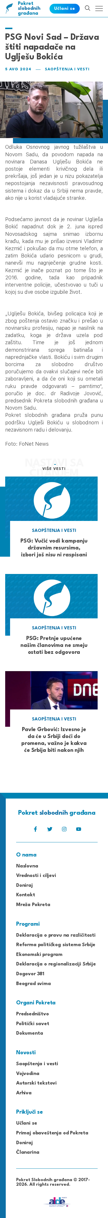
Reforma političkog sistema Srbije (55, 944)
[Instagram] (64, 831)
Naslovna (27, 866)
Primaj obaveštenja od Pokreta (52, 1133)
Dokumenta (29, 1033)
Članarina (27, 1152)
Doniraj (24, 885)
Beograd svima (33, 983)
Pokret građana (29, 8)
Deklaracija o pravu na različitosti (56, 935)
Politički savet (32, 1023)
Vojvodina (27, 1073)
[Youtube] (78, 831)
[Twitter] (49, 831)
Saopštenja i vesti (67, 69)
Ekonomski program (39, 954)
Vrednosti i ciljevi (36, 875)
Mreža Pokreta (33, 904)
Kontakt (25, 895)
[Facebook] (35, 831)
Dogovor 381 (30, 974)
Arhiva (24, 1093)
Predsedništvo (32, 1014)
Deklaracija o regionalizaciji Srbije (56, 964)
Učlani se (26, 1123)
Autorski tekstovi (36, 1083)
